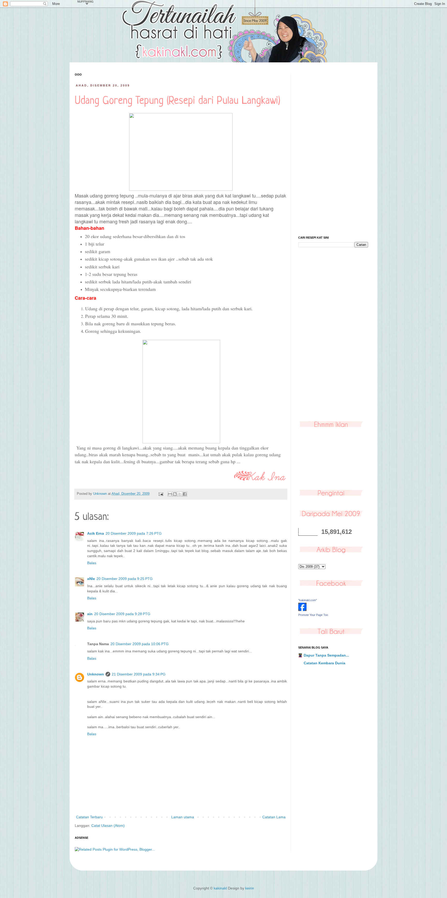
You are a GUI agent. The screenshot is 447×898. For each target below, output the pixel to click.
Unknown (95, 674)
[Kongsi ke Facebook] (184, 494)
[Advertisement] (333, 150)
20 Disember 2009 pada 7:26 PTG (134, 533)
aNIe (91, 579)
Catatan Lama (274, 817)
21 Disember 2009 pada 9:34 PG (139, 674)
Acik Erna (95, 533)
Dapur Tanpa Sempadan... (326, 655)
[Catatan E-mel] (160, 494)
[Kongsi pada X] (179, 494)
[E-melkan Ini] (170, 494)
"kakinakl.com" (307, 600)
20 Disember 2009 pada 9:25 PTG (124, 579)
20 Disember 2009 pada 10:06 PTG (139, 644)
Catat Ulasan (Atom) (108, 825)
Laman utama (182, 817)
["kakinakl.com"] (302, 610)
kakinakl (220, 888)
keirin (249, 888)
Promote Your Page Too (313, 614)
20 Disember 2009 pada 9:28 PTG (122, 614)
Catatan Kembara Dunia (324, 663)
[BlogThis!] (174, 494)
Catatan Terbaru (89, 817)
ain (90, 614)
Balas (91, 563)
